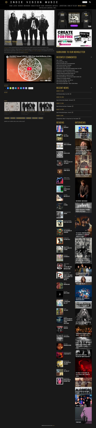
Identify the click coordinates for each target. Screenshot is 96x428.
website (26, 52)
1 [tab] (57, 46)
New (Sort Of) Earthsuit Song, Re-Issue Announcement (65, 63)
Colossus (6, 47)
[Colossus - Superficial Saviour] (46, 106)
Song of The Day (72, 5)
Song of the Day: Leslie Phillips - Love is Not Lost (64, 80)
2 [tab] (58, 46)
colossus (13, 118)
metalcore (35, 118)
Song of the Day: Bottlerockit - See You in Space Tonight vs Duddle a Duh (68, 76)
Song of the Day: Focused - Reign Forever (63, 66)
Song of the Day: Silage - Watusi (61, 62)
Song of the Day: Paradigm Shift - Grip (63, 81)
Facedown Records (24, 50)
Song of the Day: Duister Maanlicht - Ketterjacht (64, 100)
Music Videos (82, 5)
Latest (15, 5)
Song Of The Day (36, 5)
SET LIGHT (85, 2)
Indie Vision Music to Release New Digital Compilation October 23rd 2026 (68, 68)
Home (11, 5)
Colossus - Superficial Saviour (44, 111)
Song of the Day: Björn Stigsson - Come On (63, 112)
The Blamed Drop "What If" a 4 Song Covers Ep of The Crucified (67, 71)
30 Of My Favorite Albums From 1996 (62, 94)
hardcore (29, 118)
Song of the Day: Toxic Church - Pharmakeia (63, 65)
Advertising (63, 5)
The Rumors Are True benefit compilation (63, 78)
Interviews (27, 5)
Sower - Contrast (59, 60)
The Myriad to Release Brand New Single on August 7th (65, 73)
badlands (7, 118)
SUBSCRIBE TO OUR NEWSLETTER (70, 52)
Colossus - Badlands (8, 111)
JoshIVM (15, 43)
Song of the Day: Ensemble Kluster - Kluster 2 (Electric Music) (67, 83)
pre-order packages (36, 50)
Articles (55, 5)
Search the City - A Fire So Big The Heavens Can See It (65, 70)
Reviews (20, 5)
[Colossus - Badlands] (12, 106)
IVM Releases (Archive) (46, 7)
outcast (41, 118)
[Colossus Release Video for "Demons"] (29, 106)
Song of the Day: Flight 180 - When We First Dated (65, 75)
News (42, 5)
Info (54, 7)
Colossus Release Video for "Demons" (29, 111)
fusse (53, 425)
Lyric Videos (20, 43)
